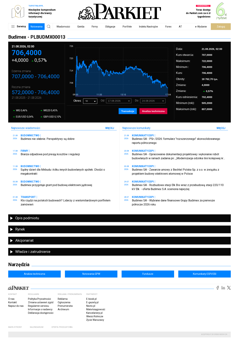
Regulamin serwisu (38, 305)
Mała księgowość (95, 309)
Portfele (127, 26)
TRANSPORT (28, 197)
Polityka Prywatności (39, 298)
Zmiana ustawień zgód (40, 302)
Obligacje (110, 26)
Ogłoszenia (64, 302)
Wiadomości (63, 26)
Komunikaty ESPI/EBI (204, 273)
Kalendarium (36, 327)
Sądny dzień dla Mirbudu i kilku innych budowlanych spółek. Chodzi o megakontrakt (63, 171)
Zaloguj (221, 26)
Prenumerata (65, 305)
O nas (11, 298)
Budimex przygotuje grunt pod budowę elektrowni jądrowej (56, 185)
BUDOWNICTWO (30, 135)
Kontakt (12, 302)
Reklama (63, 298)
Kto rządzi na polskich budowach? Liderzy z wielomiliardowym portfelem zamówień (65, 202)
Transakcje (127, 111)
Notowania (37, 26)
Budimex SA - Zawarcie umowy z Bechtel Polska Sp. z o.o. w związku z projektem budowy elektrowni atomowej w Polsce (175, 171)
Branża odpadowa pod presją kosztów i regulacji (50, 154)
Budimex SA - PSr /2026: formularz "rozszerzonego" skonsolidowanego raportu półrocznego (176, 140)
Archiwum (63, 309)
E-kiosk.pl (91, 298)
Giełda (80, 26)
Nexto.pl (90, 305)
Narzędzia (18, 264)
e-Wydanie (201, 26)
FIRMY (24, 150)
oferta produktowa (62, 327)
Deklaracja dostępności (40, 312)
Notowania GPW (91, 273)
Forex (168, 26)
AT (180, 26)
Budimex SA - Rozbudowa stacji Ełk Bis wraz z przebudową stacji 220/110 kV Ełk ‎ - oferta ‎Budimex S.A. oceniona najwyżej (178, 187)
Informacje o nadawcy (40, 309)
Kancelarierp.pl (94, 312)
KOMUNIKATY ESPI (143, 135)
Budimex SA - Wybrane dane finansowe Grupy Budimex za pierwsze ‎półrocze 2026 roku (173, 202)
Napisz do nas (16, 305)
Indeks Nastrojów (148, 26)
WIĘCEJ (109, 128)
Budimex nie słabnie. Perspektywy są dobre (48, 139)
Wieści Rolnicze (94, 316)
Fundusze (147, 273)
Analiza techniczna (153, 111)
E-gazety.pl (92, 302)
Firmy (95, 26)
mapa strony (15, 327)
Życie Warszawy (95, 319)
